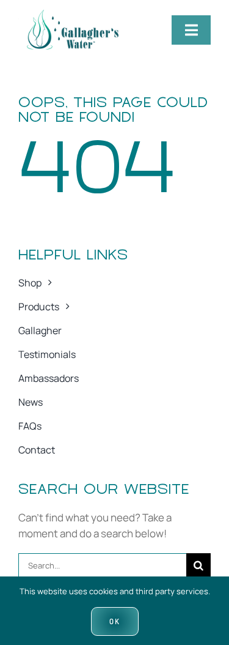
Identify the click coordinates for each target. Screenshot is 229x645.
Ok (114, 621)
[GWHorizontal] (68, 15)
